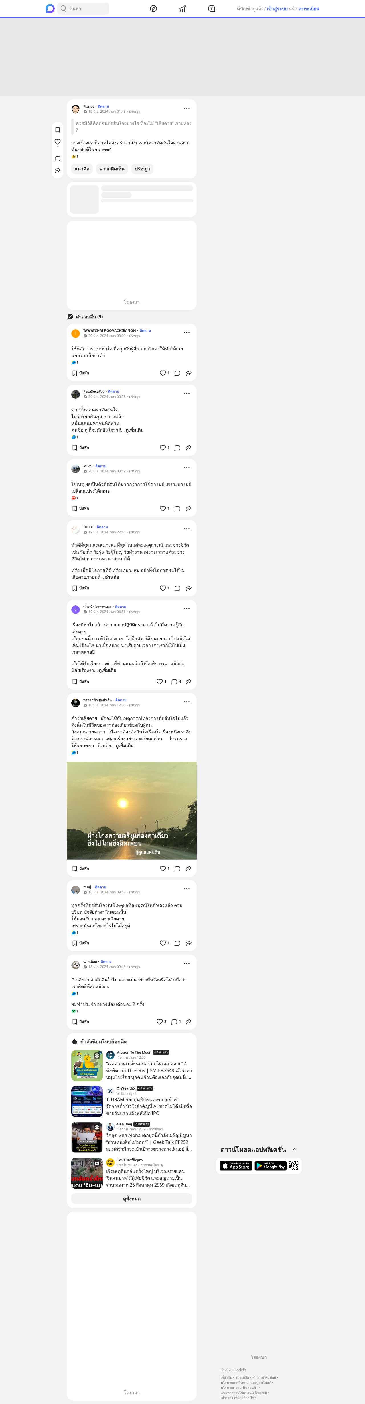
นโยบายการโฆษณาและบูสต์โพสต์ (246, 1382)
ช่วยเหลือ (242, 1377)
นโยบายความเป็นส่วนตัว (239, 1387)
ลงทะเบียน (309, 8)
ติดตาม (103, 106)
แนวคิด (82, 169)
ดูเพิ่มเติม (135, 430)
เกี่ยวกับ (226, 1377)
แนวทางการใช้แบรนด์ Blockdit (244, 1392)
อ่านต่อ (112, 577)
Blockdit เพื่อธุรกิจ (234, 1397)
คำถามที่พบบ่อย (264, 1377)
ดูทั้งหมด (132, 1198)
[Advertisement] (182, 56)
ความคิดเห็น (112, 169)
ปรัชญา (142, 169)
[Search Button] (63, 8)
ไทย (253, 1397)
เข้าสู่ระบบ (277, 8)
